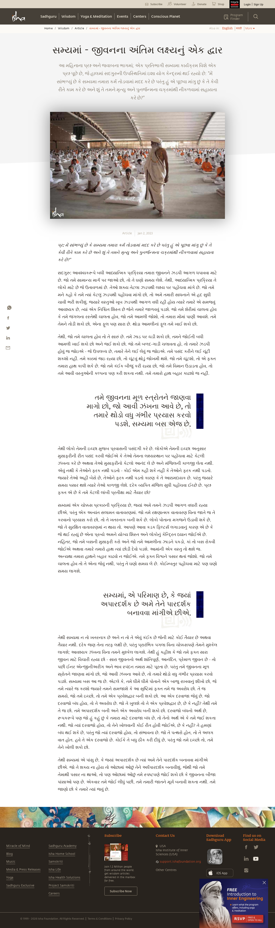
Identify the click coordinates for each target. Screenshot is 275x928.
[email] (8, 349)
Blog (9, 853)
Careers (54, 893)
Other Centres (166, 870)
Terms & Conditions (100, 918)
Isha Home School (62, 853)
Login (247, 4)
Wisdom (68, 16)
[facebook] (8, 319)
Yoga (9, 877)
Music (10, 861)
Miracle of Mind (18, 846)
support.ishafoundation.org (180, 861)
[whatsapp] (9, 309)
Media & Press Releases (23, 869)
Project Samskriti (61, 885)
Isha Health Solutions (64, 877)
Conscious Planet (165, 16)
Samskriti (56, 861)
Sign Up (258, 4)
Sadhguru (48, 16)
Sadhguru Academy (62, 846)
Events (122, 16)
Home (48, 28)
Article (79, 28)
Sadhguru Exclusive (20, 885)
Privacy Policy (123, 918)
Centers (139, 16)
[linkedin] (8, 339)
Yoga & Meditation (96, 16)
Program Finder (236, 17)
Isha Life (55, 869)
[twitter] (8, 329)
